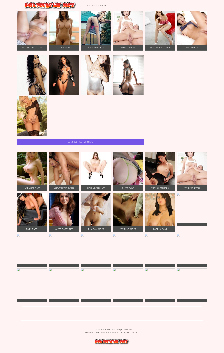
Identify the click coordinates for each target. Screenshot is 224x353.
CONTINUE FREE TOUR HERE (80, 141)
